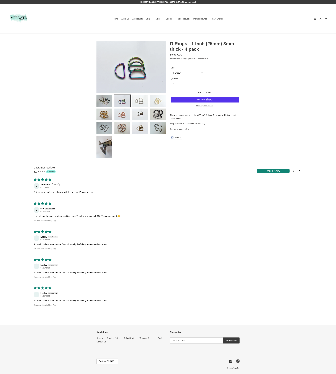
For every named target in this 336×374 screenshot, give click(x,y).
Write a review (273, 171)
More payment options (204, 106)
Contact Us (101, 342)
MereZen (236, 368)
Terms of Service (147, 338)
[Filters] (293, 171)
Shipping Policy (113, 338)
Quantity (174, 78)
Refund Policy (130, 338)
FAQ (160, 338)
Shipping (185, 59)
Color (173, 68)
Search (99, 338)
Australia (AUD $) (106, 361)
